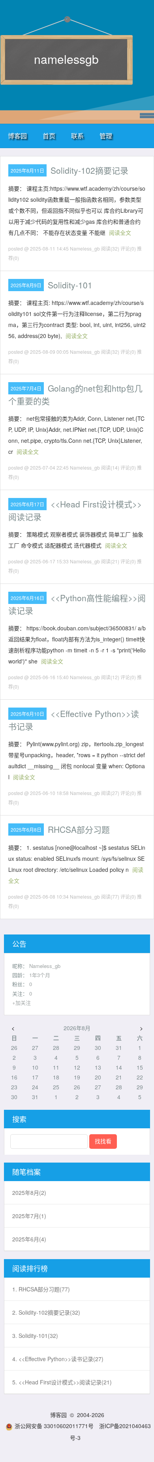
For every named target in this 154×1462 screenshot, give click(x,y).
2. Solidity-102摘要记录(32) (46, 1312)
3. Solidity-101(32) (35, 1335)
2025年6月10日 (27, 713)
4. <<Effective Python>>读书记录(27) (57, 1359)
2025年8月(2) (29, 1192)
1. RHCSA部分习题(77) (41, 1289)
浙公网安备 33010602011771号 (54, 1426)
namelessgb (66, 58)
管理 (106, 135)
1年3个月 (39, 975)
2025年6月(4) (29, 1239)
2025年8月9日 (26, 285)
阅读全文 (120, 232)
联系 (77, 135)
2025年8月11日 (27, 170)
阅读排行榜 (30, 1268)
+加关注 (21, 1002)
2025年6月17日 (27, 504)
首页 (49, 135)
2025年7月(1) (29, 1216)
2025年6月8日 (26, 829)
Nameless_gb (44, 966)
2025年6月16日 (27, 597)
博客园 (17, 135)
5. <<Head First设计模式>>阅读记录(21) (62, 1382)
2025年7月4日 (26, 388)
